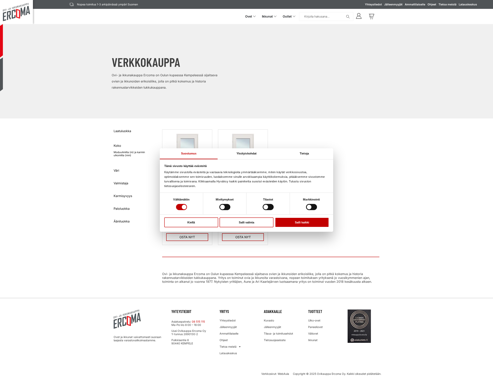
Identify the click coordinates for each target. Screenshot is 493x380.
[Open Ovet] (254, 16)
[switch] (224, 207)
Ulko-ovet (314, 320)
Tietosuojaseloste (275, 340)
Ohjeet (432, 4)
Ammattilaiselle (415, 4)
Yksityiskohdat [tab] (246, 153)
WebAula (283, 373)
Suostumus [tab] (189, 153)
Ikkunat (313, 340)
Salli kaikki (302, 222)
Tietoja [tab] (304, 153)
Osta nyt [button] (187, 237)
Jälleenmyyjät (393, 4)
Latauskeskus (468, 4)
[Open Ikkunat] (275, 16)
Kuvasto (269, 320)
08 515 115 (199, 321)
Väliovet (313, 333)
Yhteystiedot (373, 4)
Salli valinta (246, 222)
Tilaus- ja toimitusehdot (278, 333)
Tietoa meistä (447, 4)
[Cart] (371, 16)
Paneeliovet (315, 327)
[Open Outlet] (294, 16)
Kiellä (191, 222)
